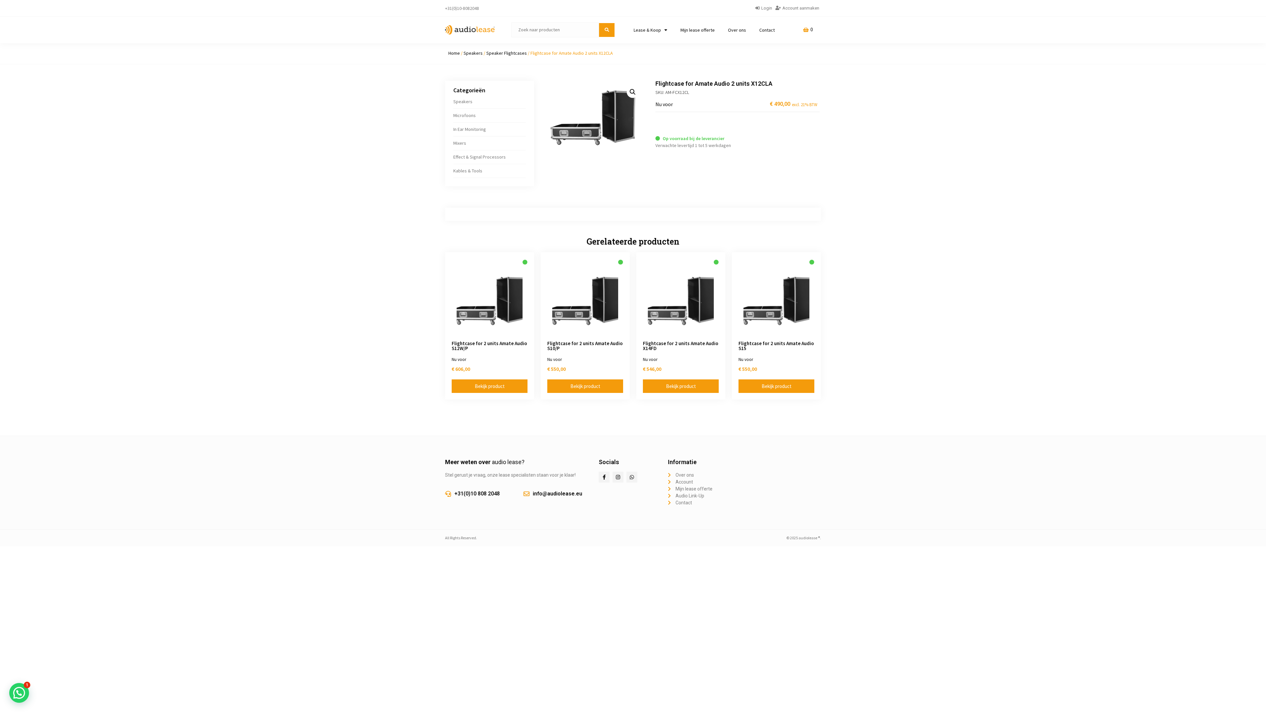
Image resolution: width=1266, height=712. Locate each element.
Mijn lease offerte (697, 30)
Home (454, 53)
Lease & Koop (647, 30)
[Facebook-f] (604, 477)
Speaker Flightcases (506, 53)
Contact (767, 30)
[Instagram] (618, 477)
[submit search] (607, 30)
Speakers (473, 53)
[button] (633, 92)
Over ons (737, 30)
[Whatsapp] (631, 477)
